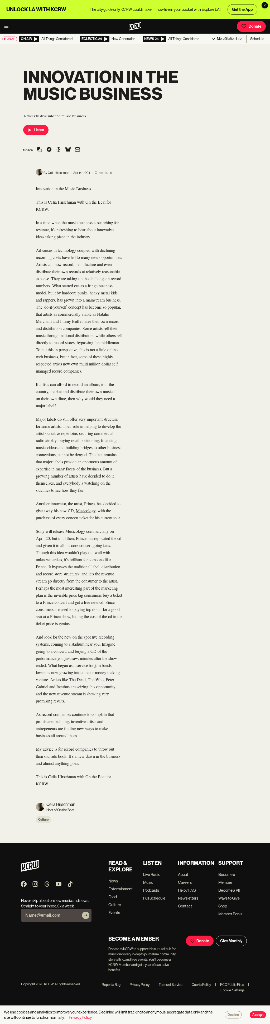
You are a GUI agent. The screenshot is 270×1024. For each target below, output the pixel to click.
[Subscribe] (85, 915)
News (113, 881)
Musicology (85, 510)
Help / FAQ (187, 890)
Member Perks (230, 914)
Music (148, 882)
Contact (185, 906)
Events (114, 912)
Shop (222, 906)
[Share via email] (77, 150)
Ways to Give (229, 898)
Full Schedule (154, 898)
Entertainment (120, 889)
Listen (39, 130)
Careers (185, 882)
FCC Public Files (229, 985)
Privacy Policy (137, 985)
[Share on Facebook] (49, 150)
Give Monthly (231, 940)
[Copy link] (39, 150)
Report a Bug (111, 985)
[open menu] (8, 26)
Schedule (257, 39)
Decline (233, 1015)
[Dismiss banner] (265, 5)
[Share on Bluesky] (68, 150)
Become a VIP (229, 890)
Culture (43, 819)
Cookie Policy (199, 985)
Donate (255, 26)
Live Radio (151, 874)
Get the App (242, 9)
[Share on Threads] (58, 150)
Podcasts (151, 890)
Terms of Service (168, 985)
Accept (257, 1015)
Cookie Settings (232, 990)
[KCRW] (30, 870)
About (183, 874)
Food (112, 897)
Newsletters (188, 898)
